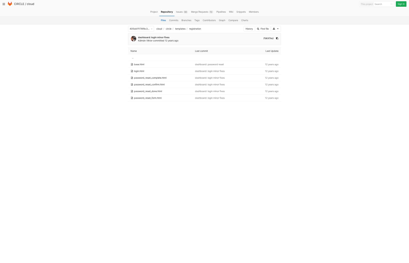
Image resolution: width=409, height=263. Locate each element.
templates (180, 28)
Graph (222, 20)
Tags (197, 20)
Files (163, 20)
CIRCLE (19, 4)
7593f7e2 (268, 38)
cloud (30, 4)
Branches (186, 20)
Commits (173, 20)
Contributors (209, 20)
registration (195, 28)
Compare (233, 20)
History (249, 28)
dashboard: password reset (209, 64)
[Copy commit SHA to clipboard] (277, 38)
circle (168, 28)
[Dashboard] (10, 5)
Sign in (401, 4)
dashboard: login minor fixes (154, 37)
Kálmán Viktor (145, 40)
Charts (244, 20)
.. (132, 57)
